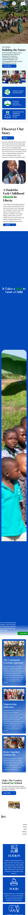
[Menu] (23, 3)
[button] (23, 182)
